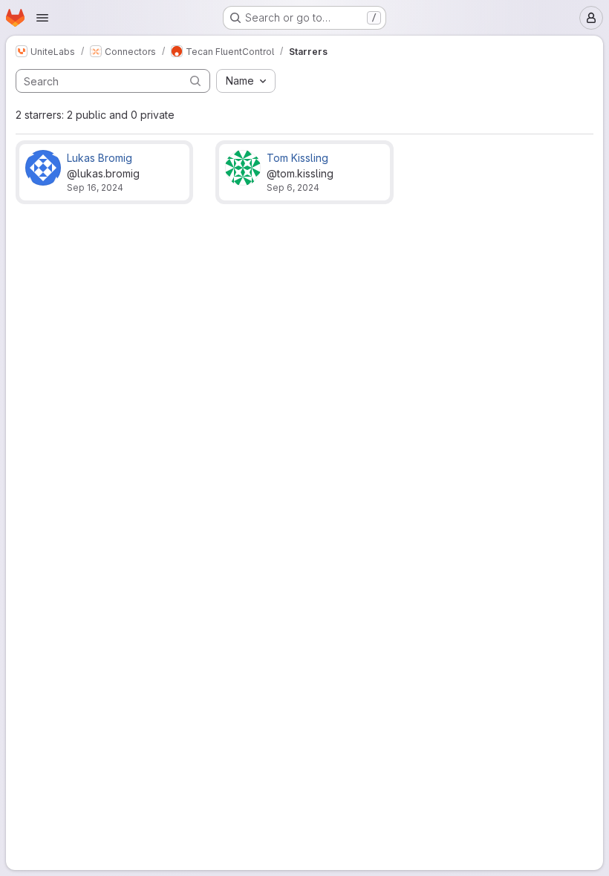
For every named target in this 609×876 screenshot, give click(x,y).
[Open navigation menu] (42, 18)
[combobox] (246, 81)
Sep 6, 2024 (293, 187)
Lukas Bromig (99, 157)
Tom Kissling (297, 157)
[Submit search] (195, 80)
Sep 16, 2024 (95, 187)
